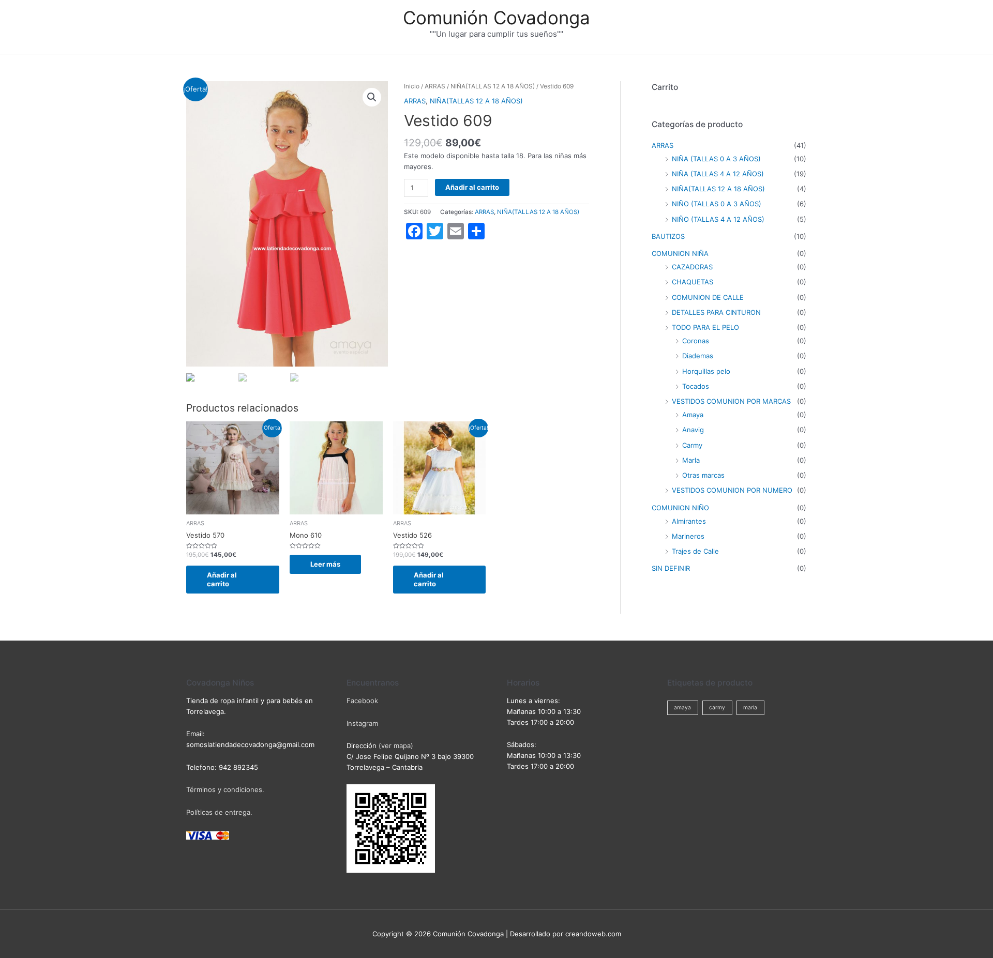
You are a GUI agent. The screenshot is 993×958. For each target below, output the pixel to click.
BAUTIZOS (668, 236)
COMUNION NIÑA (680, 253)
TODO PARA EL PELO (705, 327)
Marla (691, 460)
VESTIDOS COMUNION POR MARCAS (731, 401)
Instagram (362, 723)
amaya (682, 707)
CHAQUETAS (692, 282)
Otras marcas (703, 475)
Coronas (695, 341)
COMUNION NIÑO (680, 508)
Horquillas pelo (706, 371)
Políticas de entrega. (219, 812)
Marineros (688, 536)
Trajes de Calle (695, 551)
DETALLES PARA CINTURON (716, 312)
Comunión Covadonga (496, 17)
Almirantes (689, 521)
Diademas (697, 356)
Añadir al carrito (472, 187)
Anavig (693, 429)
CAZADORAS (692, 267)
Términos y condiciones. (225, 789)
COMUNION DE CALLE (708, 297)
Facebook (362, 700)
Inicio (411, 86)
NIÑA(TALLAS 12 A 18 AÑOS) (492, 86)
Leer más (325, 564)
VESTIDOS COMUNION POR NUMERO (732, 490)
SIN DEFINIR (671, 568)
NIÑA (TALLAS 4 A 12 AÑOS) (718, 174)
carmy (717, 707)
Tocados (695, 386)
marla (750, 707)
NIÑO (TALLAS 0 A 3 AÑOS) (716, 204)
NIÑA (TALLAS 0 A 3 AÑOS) (716, 159)
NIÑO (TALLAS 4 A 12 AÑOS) (718, 219)
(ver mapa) (396, 745)
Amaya (692, 414)
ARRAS (435, 86)
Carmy (692, 445)
